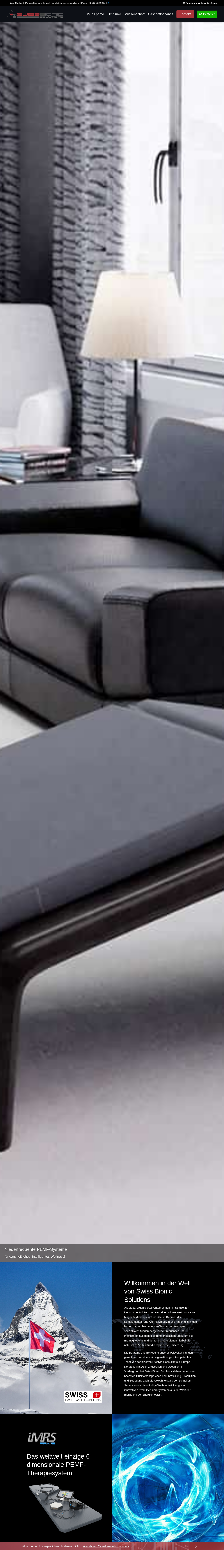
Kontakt (185, 14)
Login (203, 3)
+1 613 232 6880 (97, 3)
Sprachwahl (191, 3)
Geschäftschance (160, 14)
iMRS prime (95, 14)
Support (214, 3)
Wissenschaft (135, 14)
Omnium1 (114, 14)
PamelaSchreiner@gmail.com (65, 3)
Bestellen (207, 14)
